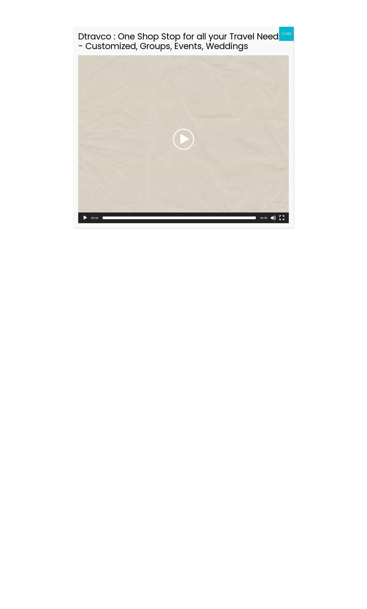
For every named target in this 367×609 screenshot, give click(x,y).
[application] (183, 139)
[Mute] (273, 218)
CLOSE (286, 33)
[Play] (85, 218)
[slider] (179, 218)
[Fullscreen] (282, 218)
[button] (183, 139)
